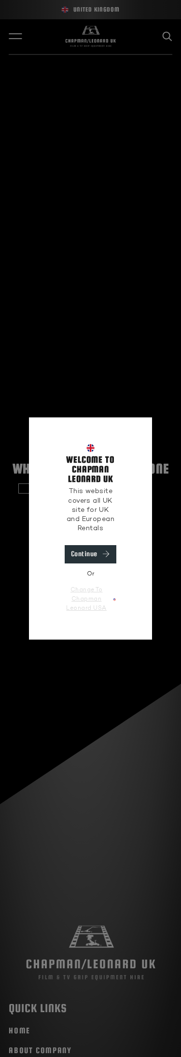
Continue (84, 554)
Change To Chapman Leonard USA (86, 599)
